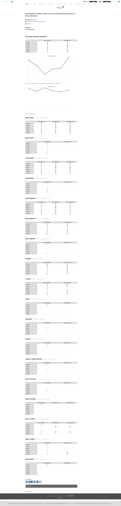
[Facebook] (32, 482)
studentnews (84, 4)
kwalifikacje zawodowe (42, 4)
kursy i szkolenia (51, 4)
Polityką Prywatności (70, 503)
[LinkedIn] (37, 482)
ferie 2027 (71, 4)
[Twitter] (34, 482)
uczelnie (89, 4)
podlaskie (28, 21)
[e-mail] (29, 482)
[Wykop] (40, 482)
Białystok (35, 19)
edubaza (34, 4)
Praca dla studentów (70, 495)
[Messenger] (27, 482)
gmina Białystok (42, 21)
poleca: (30, 4)
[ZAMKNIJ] (110, 503)
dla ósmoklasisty (59, 4)
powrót (28, 486)
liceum (29, 23)
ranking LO (65, 4)
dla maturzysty (77, 4)
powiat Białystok (34, 21)
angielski (94, 4)
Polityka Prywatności (60, 497)
